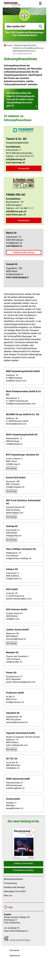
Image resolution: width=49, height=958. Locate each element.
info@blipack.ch (14, 242)
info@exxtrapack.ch (15, 486)
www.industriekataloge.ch (16, 930)
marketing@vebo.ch (15, 788)
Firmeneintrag (10, 883)
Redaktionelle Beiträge (14, 887)
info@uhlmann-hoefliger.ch (18, 558)
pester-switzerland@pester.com (20, 681)
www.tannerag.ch (15, 162)
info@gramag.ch (13, 535)
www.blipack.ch (14, 245)
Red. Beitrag (11, 468)
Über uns (8, 895)
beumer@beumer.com (16, 423)
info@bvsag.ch (13, 464)
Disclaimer (14, 950)
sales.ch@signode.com (17, 745)
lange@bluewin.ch (14, 808)
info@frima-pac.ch (16, 211)
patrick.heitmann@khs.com (19, 598)
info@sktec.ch (12, 768)
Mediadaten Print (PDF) (15, 891)
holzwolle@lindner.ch (16, 638)
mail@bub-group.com (16, 380)
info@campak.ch (14, 274)
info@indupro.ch (14, 578)
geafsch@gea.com (14, 512)
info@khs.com (12, 618)
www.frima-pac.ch (16, 214)
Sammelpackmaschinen (24, 50)
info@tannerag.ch (15, 159)
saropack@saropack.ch (17, 722)
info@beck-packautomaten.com (21, 403)
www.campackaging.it (17, 277)
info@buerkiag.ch (14, 443)
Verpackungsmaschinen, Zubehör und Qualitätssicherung (28, 46)
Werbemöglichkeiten (13, 879)
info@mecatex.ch (14, 661)
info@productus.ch (15, 702)
